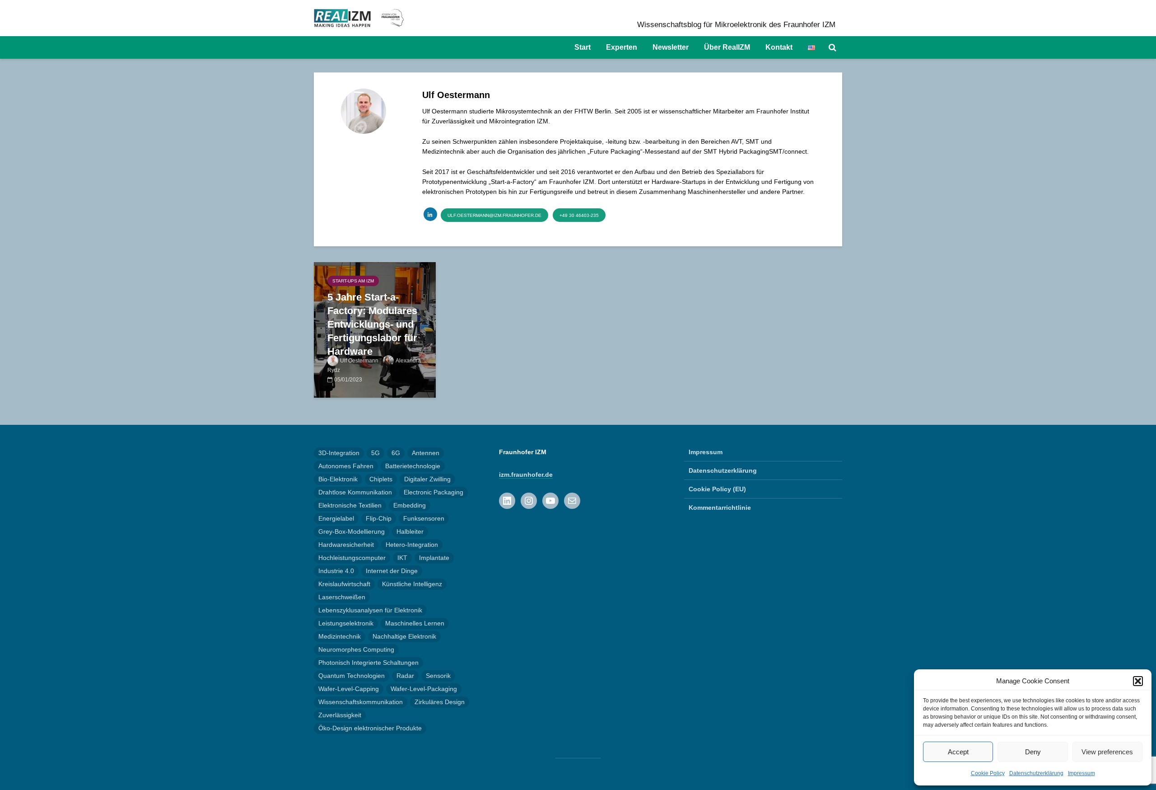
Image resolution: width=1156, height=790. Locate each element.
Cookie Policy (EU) (717, 489)
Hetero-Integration (412, 544)
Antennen (425, 452)
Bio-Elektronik (338, 479)
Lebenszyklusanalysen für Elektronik (370, 610)
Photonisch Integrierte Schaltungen (368, 662)
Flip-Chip (379, 518)
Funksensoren (423, 518)
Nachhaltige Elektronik (404, 636)
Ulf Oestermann (359, 360)
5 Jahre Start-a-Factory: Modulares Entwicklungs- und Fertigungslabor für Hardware (372, 324)
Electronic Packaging (433, 492)
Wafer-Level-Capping (348, 688)
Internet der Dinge (392, 570)
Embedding (409, 505)
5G (375, 452)
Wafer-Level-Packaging (424, 688)
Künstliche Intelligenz (412, 584)
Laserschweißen (341, 597)
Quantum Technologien (351, 675)
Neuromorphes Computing (356, 649)
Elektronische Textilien (350, 505)
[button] (1137, 681)
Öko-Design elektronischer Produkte (370, 728)
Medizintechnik (339, 636)
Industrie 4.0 (336, 570)
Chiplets (380, 479)
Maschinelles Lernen (414, 623)
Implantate (434, 557)
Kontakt (778, 47)
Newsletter (671, 47)
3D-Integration (338, 452)
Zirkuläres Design (440, 701)
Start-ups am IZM (353, 280)
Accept (958, 752)
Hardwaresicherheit (346, 544)
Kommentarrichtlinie (720, 507)
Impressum (1081, 773)
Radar (405, 675)
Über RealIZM (727, 47)
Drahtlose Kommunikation (355, 492)
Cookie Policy (988, 773)
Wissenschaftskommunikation (360, 701)
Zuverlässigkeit (339, 715)
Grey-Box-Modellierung (351, 531)
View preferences (1107, 752)
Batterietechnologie (412, 466)
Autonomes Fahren (345, 466)
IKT (402, 557)
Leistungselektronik (345, 623)
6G (396, 452)
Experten (621, 47)
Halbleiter (410, 531)
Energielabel (336, 518)
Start (582, 47)
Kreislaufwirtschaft (344, 584)
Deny (1033, 752)
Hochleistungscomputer (352, 557)
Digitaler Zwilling (427, 479)
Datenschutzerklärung (1036, 773)
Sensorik (438, 675)
